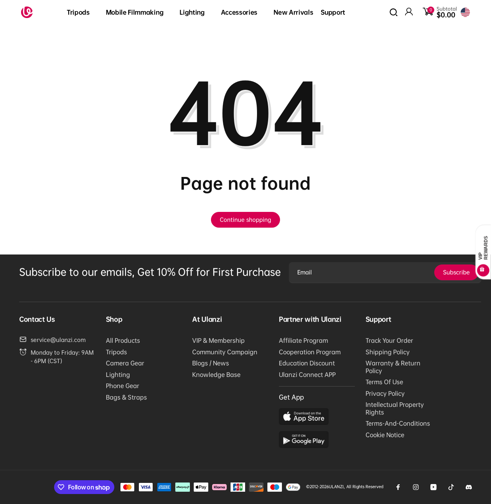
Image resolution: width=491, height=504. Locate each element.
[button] (82, 12)
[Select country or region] (465, 12)
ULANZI (336, 486)
